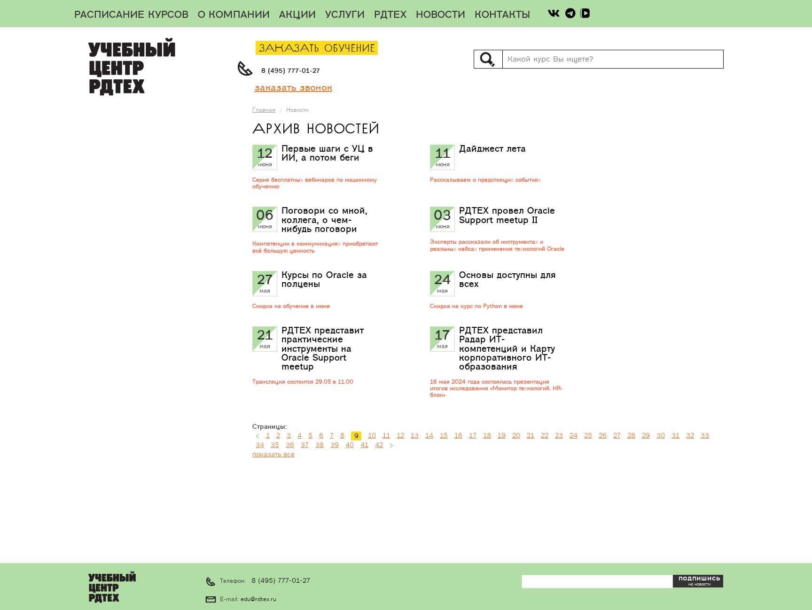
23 (559, 436)
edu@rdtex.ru (258, 599)
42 (379, 445)
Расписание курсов (131, 15)
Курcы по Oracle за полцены (324, 279)
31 (675, 436)
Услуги (345, 15)
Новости (440, 15)
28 (631, 436)
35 (275, 445)
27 (617, 436)
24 (574, 436)
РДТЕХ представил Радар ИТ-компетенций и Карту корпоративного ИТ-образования (507, 348)
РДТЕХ (390, 15)
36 (290, 445)
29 (646, 436)
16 (458, 436)
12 (400, 436)
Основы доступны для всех (507, 279)
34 (260, 445)
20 (516, 436)
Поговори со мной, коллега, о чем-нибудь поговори (324, 220)
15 (444, 436)
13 (415, 436)
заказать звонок (293, 88)
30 (660, 436)
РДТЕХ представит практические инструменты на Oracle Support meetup (322, 348)
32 (690, 436)
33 (705, 436)
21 (530, 436)
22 (544, 436)
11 (386, 436)
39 (334, 445)
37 (305, 445)
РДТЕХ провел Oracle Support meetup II (507, 215)
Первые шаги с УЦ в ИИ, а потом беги (327, 153)
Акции (297, 15)
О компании (234, 15)
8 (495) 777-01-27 (290, 71)
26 (603, 436)
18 (487, 436)
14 (429, 436)
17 (472, 436)
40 (349, 445)
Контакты (502, 15)
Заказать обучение (317, 48)
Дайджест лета (492, 149)
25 (588, 436)
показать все (273, 454)
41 (364, 445)
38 (319, 445)
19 (502, 436)
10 (372, 436)
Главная (263, 110)
